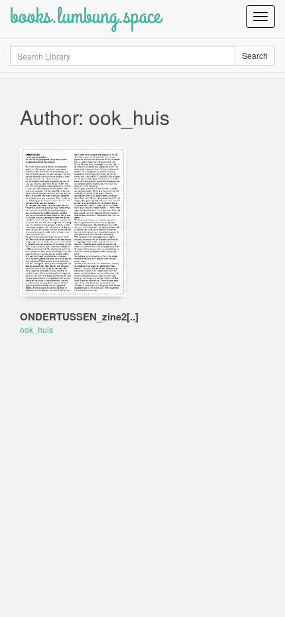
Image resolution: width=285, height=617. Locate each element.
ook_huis (36, 329)
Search (255, 55)
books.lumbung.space (85, 16)
